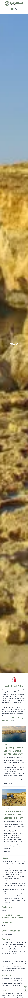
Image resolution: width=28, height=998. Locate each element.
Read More (8, 783)
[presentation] (14, 734)
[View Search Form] (16, 9)
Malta (5, 744)
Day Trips (6, 808)
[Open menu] (12, 9)
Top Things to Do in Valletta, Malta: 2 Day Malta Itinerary (13, 750)
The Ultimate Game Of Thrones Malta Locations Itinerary (13, 814)
